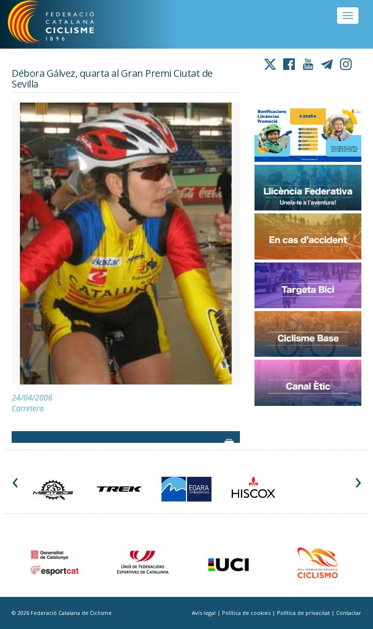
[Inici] (62, 24)
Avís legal (204, 612)
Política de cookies (247, 612)
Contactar (348, 612)
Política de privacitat (304, 612)
